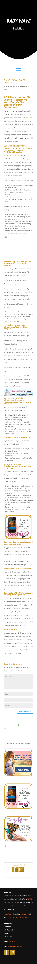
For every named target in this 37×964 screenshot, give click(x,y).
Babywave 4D (26, 914)
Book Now (18, 28)
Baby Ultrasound (26, 86)
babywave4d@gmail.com (15, 946)
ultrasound (28, 118)
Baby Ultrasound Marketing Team (18, 917)
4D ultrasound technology (11, 155)
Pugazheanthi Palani (10, 86)
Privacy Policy (8, 914)
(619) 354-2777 (12, 941)
